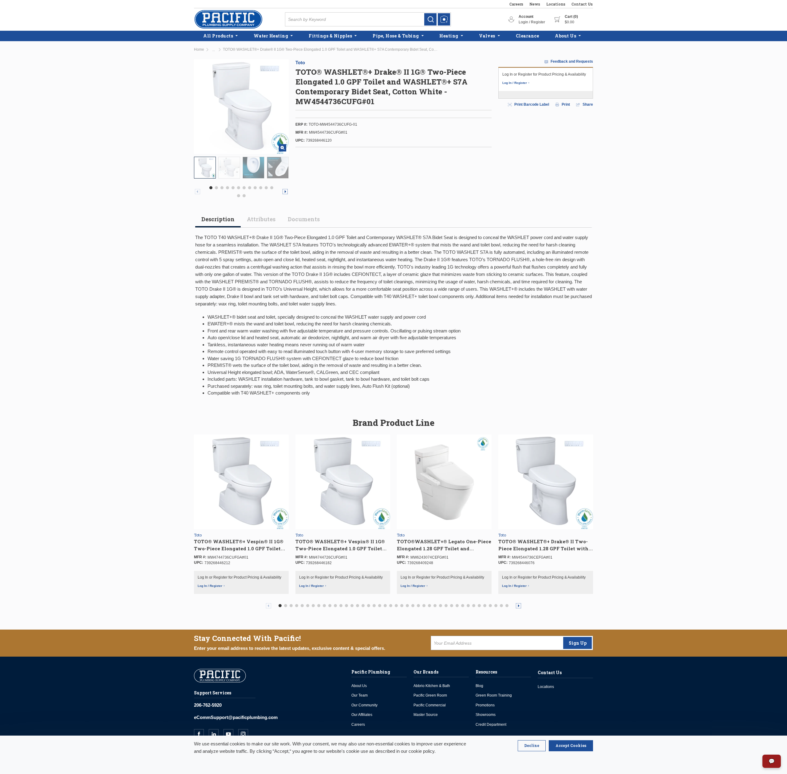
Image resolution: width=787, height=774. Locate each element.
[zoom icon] (282, 147)
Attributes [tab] (261, 219)
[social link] (201, 734)
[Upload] (444, 19)
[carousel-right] (285, 191)
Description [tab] (218, 219)
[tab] (218, 221)
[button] (210, 187)
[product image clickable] (205, 168)
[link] (430, 19)
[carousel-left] (197, 191)
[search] (430, 19)
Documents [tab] (304, 219)
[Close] (532, 745)
